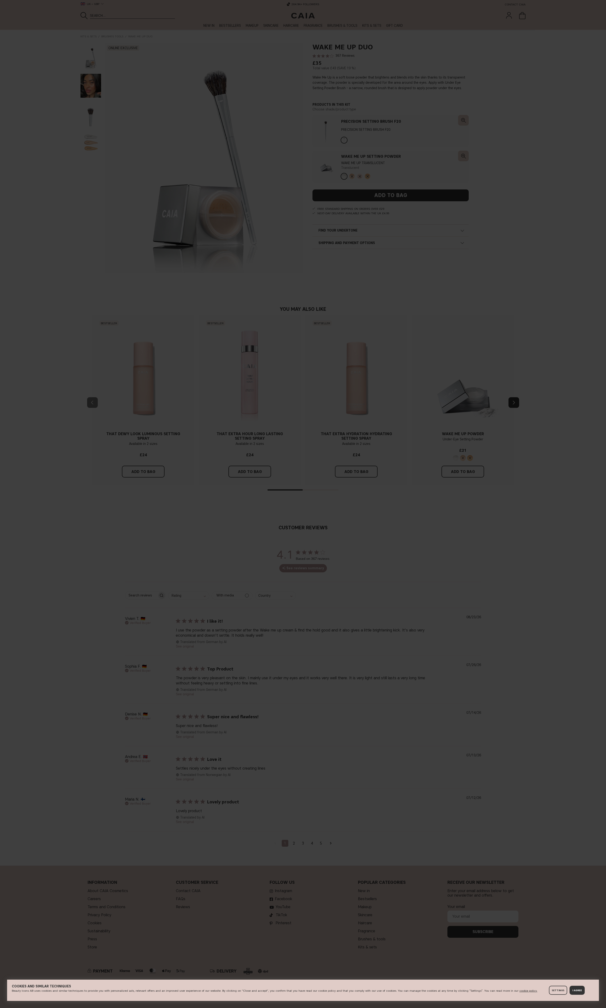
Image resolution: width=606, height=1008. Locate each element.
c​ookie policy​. (528, 990)
